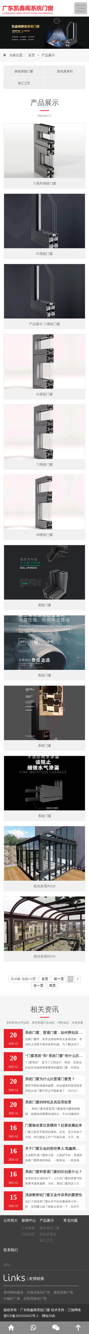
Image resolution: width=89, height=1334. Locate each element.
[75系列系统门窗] (44, 150)
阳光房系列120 (44, 886)
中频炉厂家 (12, 1298)
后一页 (38, 985)
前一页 (59, 979)
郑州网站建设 (13, 1292)
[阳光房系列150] (44, 923)
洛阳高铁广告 (63, 1292)
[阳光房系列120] (44, 853)
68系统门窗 (44, 535)
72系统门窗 (44, 464)
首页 (31, 55)
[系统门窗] (44, 572)
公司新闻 (28, 1228)
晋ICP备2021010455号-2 (21, 1316)
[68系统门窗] (44, 502)
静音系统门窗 (24, 71)
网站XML (49, 1316)
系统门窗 (44, 605)
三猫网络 (74, 1310)
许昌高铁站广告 (38, 1292)
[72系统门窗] (44, 431)
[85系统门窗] (44, 221)
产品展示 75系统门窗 (44, 324)
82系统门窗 (44, 394)
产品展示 (48, 55)
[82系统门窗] (44, 361)
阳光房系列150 (44, 956)
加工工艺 (24, 83)
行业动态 (28, 1234)
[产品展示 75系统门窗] (44, 291)
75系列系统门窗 (44, 183)
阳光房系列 (65, 71)
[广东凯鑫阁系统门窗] (36, 8)
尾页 (52, 985)
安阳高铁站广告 (35, 1298)
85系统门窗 (44, 254)
